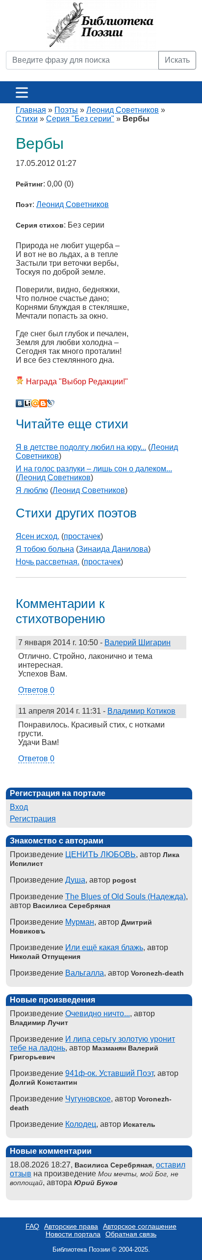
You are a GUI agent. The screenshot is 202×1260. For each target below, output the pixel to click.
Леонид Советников (122, 110)
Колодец (80, 1124)
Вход (19, 807)
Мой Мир (35, 403)
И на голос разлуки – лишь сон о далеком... (94, 469)
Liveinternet (27, 403)
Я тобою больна (45, 549)
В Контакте (20, 403)
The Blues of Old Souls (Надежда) (125, 896)
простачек (82, 536)
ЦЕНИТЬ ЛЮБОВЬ (100, 854)
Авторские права (71, 1226)
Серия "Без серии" (80, 119)
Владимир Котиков (141, 711)
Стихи (27, 119)
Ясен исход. (37, 536)
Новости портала (73, 1234)
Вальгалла (84, 973)
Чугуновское (88, 1099)
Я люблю (32, 490)
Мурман (79, 922)
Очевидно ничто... (97, 1013)
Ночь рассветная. (47, 562)
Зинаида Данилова (113, 549)
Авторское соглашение (140, 1226)
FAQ (32, 1226)
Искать (177, 60)
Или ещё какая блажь (104, 947)
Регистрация (33, 819)
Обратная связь (130, 1234)
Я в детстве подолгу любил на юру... (81, 447)
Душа (75, 880)
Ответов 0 (36, 690)
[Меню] (22, 92)
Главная (31, 110)
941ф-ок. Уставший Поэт (109, 1073)
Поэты (66, 110)
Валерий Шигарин (137, 642)
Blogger (43, 403)
